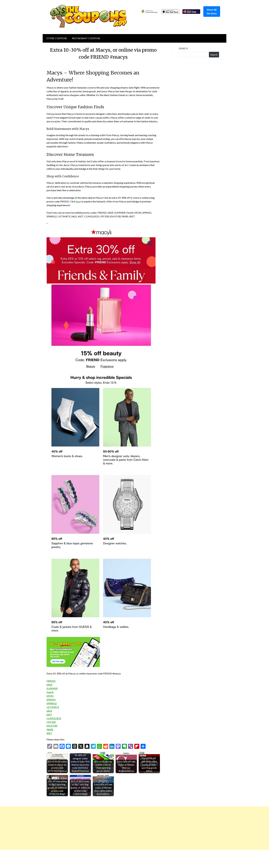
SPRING (51, 699)
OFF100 (51, 721)
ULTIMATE (53, 707)
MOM (50, 695)
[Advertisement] (93, 828)
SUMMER (52, 688)
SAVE (49, 684)
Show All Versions (212, 11)
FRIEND (51, 680)
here (78, 201)
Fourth (50, 692)
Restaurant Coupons (86, 38)
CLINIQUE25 (54, 718)
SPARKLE (52, 703)
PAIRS (50, 729)
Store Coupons (57, 38)
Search (183, 48)
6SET (49, 714)
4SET (49, 733)
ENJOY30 (52, 725)
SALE (49, 710)
